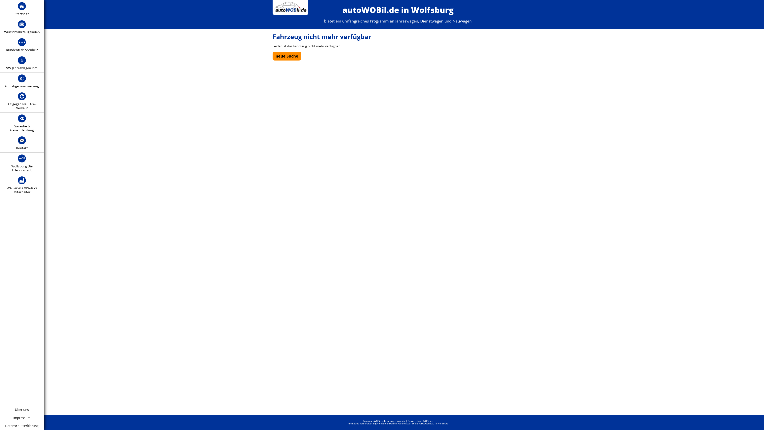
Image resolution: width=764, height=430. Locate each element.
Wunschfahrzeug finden (22, 32)
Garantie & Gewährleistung (22, 128)
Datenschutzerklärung (22, 426)
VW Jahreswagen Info (22, 68)
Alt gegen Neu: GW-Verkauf (22, 106)
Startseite (22, 14)
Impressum (21, 418)
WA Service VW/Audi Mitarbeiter (22, 190)
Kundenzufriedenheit (22, 50)
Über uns (22, 410)
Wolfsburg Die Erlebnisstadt (22, 168)
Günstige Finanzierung (22, 86)
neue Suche (287, 56)
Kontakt (22, 148)
